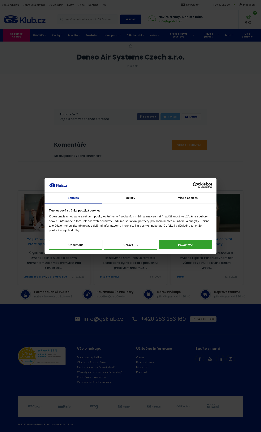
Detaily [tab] (130, 197)
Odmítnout (75, 244)
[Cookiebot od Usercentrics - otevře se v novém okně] (195, 185)
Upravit (128, 244)
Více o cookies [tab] (188, 197)
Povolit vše (185, 244)
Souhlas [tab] (73, 197)
